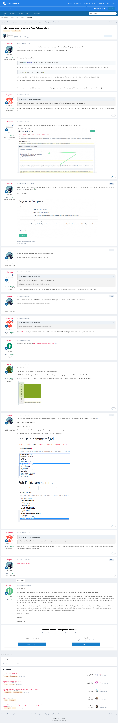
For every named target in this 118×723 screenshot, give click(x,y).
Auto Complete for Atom (9, 697)
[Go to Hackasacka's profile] (9, 591)
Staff (12, 17)
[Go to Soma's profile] (9, 369)
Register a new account (32, 644)
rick (5, 698)
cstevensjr (9, 122)
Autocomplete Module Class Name (12, 681)
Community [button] (86, 3)
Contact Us (56, 718)
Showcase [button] (77, 3)
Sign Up (111, 8)
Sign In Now (86, 644)
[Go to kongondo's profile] (9, 100)
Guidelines (4, 17)
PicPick (22, 332)
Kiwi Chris (101, 674)
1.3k (7, 136)
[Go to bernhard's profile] (9, 346)
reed (5, 706)
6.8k (7, 378)
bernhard (9, 340)
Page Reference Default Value (10, 673)
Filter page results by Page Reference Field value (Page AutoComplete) (21, 689)
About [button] (70, 3)
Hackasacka (9, 585)
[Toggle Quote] (20, 99)
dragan (11, 35)
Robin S (6, 675)
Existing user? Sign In (99, 8)
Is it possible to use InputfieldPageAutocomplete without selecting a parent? (22, 705)
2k (7, 57)
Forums (12, 9)
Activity (12, 13)
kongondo (9, 95)
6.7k (7, 354)
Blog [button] (93, 3)
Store (27, 13)
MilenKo (6, 690)
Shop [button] (107, 3)
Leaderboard (36, 13)
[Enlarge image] (29, 393)
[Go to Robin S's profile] (97, 683)
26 (8, 599)
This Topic (108, 13)
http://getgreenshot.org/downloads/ (44, 343)
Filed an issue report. (23, 563)
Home (4, 9)
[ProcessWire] (11, 3)
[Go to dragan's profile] (4, 36)
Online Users (20, 17)
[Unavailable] (57, 150)
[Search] (115, 13)
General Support (25, 37)
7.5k (7, 109)
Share (100, 36)
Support (20, 13)
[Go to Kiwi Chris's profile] (97, 675)
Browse (5, 13)
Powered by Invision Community (59, 720)
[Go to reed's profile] (97, 706)
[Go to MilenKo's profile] (97, 690)
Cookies (63, 718)
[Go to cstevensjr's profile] (9, 127)
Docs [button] (113, 3)
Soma (9, 364)
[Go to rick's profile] (97, 698)
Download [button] (101, 3)
